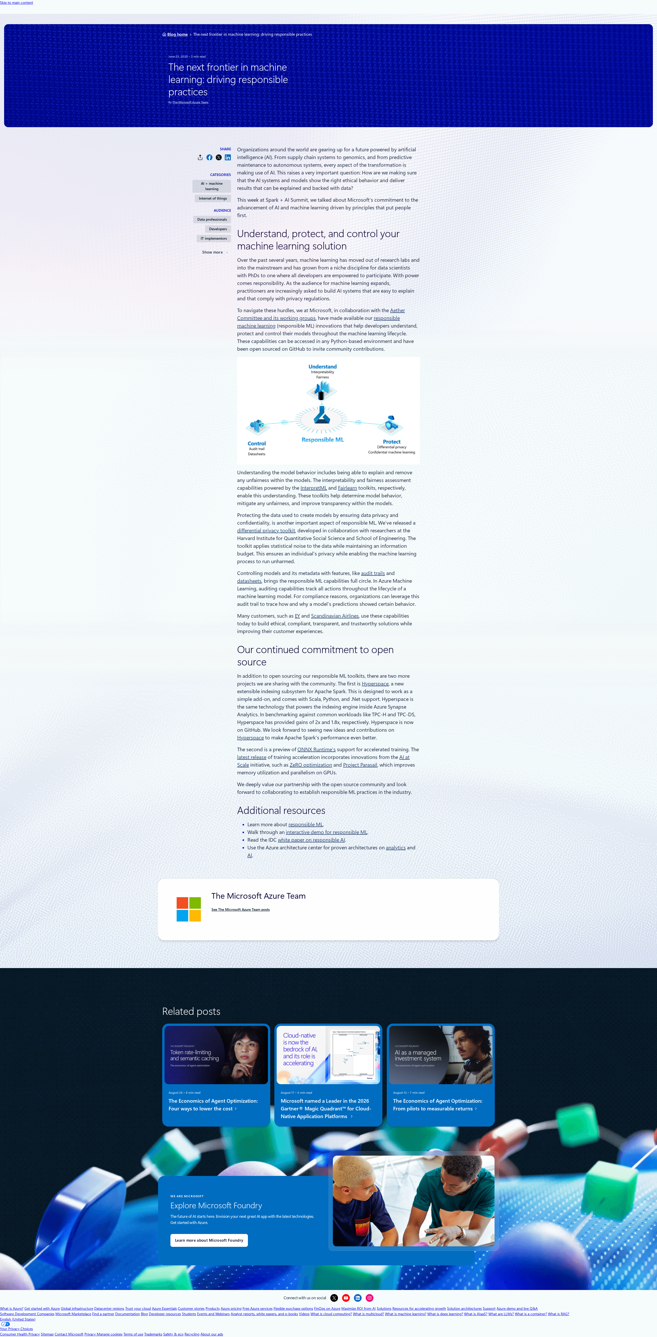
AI (249, 855)
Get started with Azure (42, 1308)
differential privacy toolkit (266, 530)
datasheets (249, 581)
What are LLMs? (501, 1314)
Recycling (192, 1334)
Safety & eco (173, 1334)
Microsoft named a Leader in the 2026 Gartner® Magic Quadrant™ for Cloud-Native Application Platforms (326, 1108)
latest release (251, 757)
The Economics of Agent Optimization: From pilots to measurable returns (437, 1105)
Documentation (127, 1314)
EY (297, 616)
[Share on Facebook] (209, 157)
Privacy (90, 1334)
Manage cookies (109, 1334)
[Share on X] (219, 157)
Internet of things (213, 198)
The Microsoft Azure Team (190, 102)
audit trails (373, 573)
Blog (144, 1314)
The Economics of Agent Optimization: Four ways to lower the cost (213, 1105)
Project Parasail (360, 765)
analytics (396, 847)
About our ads (211, 1334)
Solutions (384, 1308)
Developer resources (165, 1314)
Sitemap (47, 1334)
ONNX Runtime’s (316, 749)
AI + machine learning (212, 186)
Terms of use (133, 1334)
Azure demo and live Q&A (517, 1308)
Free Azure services (258, 1308)
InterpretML (314, 488)
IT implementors (214, 238)
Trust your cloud (138, 1308)
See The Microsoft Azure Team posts (240, 909)
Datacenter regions (109, 1308)
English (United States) (17, 1319)
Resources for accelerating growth (419, 1308)
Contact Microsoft (69, 1334)
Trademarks (153, 1334)
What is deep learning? (445, 1314)
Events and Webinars (213, 1314)
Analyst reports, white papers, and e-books (264, 1314)
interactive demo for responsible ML (326, 832)
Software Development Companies (27, 1314)
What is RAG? (558, 1314)
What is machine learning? (405, 1314)
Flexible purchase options (293, 1308)
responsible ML (305, 824)
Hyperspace (375, 684)
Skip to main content (16, 3)
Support (489, 1308)
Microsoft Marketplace (73, 1314)
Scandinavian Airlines (335, 616)
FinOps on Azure (327, 1308)
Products (213, 1308)
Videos (304, 1314)
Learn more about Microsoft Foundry (209, 1240)
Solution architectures (464, 1308)
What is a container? (531, 1314)
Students (189, 1314)
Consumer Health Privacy (20, 1334)
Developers (218, 229)
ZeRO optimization (311, 765)
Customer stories (191, 1308)
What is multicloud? (368, 1314)
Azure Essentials (164, 1308)
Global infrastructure (77, 1308)
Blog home (177, 34)
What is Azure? (11, 1308)
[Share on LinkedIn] (228, 157)
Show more (212, 252)
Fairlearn (347, 488)
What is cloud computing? (331, 1314)
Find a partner (103, 1314)
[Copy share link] (200, 157)
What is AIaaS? (475, 1314)
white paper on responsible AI (311, 840)
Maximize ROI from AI (358, 1308)
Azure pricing (231, 1308)
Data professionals (212, 219)
